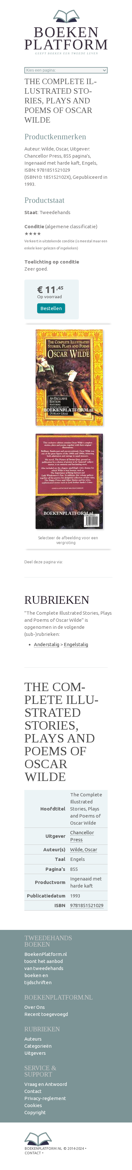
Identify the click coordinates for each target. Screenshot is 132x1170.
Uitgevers (35, 1053)
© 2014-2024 (73, 1148)
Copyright (35, 1112)
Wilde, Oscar (83, 849)
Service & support (40, 1071)
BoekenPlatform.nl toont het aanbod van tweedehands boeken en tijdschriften (45, 968)
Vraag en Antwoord (45, 1084)
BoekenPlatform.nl (58, 997)
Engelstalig (76, 644)
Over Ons (34, 1007)
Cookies (33, 1105)
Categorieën (38, 1046)
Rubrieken (42, 1029)
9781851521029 (86, 905)
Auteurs (33, 1039)
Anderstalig (46, 644)
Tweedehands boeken (48, 941)
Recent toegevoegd (46, 1014)
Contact (33, 1091)
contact (33, 1153)
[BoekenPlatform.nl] (66, 30)
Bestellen (51, 308)
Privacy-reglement (45, 1098)
